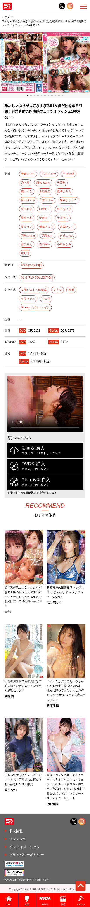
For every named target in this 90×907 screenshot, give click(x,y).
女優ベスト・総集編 (34, 289)
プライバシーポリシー (26, 855)
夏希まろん (64, 191)
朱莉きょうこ (68, 200)
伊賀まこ (44, 217)
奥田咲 (61, 182)
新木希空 (53, 705)
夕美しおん (67, 235)
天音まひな (28, 173)
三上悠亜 (68, 173)
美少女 (57, 289)
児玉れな (26, 209)
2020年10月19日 (31, 265)
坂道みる (44, 191)
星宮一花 (26, 217)
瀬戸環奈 (53, 803)
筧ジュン (26, 226)
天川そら (62, 217)
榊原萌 (9, 696)
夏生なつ (11, 789)
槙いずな (26, 191)
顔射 (71, 289)
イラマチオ (28, 298)
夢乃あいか (64, 209)
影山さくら (28, 200)
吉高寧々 (44, 244)
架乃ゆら (47, 200)
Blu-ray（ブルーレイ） (35, 307)
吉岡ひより (67, 226)
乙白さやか (49, 173)
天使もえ (47, 235)
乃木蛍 (25, 182)
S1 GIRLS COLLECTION (37, 277)
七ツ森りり (54, 602)
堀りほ (25, 253)
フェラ (46, 298)
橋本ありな (46, 226)
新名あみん (43, 182)
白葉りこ (44, 209)
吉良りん (26, 244)
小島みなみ (64, 244)
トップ (6, 16)
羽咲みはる (28, 235)
